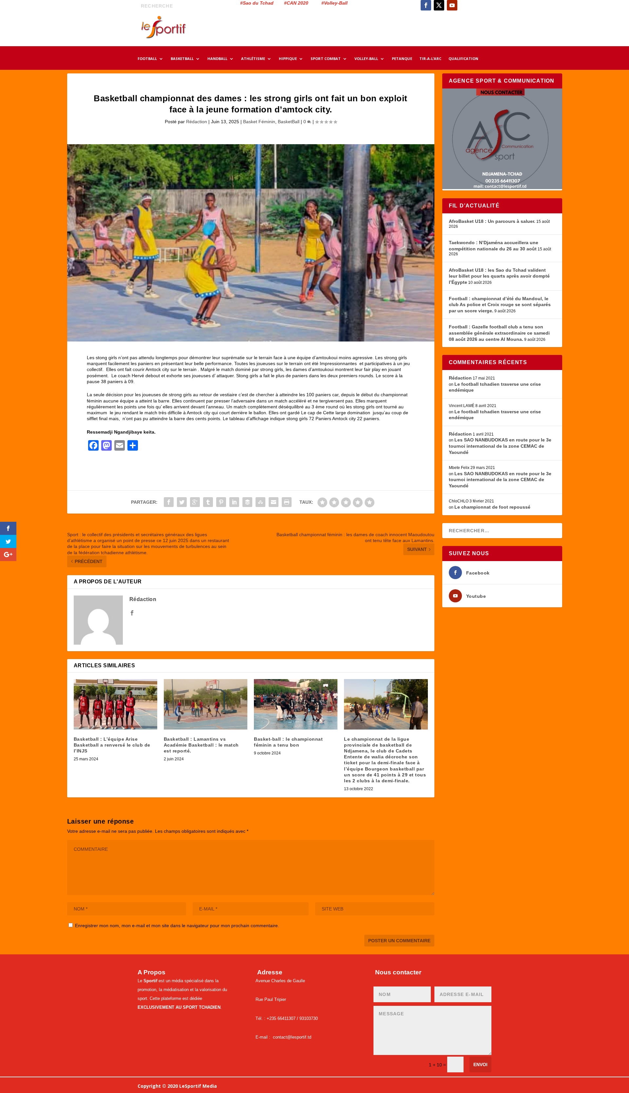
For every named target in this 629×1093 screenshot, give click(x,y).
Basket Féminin (259, 121)
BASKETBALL (182, 59)
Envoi (480, 1064)
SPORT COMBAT (326, 59)
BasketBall (288, 121)
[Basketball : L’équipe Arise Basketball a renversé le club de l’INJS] (115, 704)
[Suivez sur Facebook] (426, 5)
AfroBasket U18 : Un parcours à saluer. (492, 221)
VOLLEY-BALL (366, 59)
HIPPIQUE (288, 59)
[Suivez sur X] (439, 5)
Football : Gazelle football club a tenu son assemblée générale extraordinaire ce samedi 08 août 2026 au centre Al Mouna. (499, 333)
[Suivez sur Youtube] (452, 5)
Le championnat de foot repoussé (492, 507)
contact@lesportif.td (292, 1037)
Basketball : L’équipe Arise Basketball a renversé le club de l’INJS (112, 744)
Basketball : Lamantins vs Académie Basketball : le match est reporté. (201, 744)
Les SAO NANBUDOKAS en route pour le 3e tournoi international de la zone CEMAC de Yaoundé (500, 446)
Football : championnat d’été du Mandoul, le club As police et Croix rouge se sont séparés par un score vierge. (500, 304)
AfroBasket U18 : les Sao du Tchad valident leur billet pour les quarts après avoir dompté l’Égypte (499, 276)
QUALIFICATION (463, 59)
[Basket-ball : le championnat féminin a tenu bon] (295, 704)
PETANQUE (402, 59)
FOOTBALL (147, 59)
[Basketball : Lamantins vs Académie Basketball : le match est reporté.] (205, 704)
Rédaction (196, 121)
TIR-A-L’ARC (430, 59)
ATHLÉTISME (253, 59)
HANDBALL (217, 59)
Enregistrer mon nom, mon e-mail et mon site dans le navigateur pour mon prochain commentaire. (177, 925)
